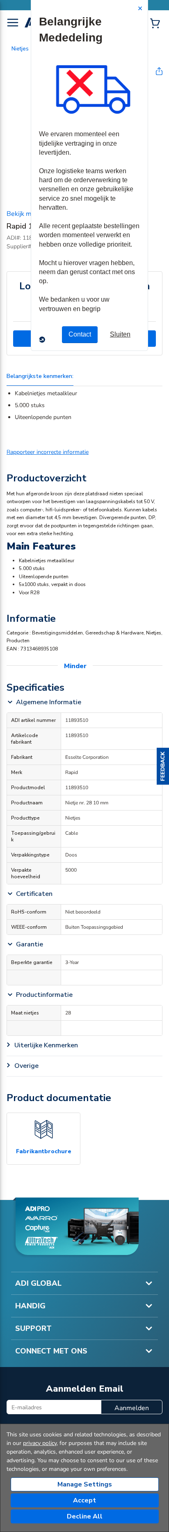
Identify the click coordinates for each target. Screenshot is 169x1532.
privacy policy (40, 1443)
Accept (84, 1500)
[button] (163, 766)
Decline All (85, 1516)
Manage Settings (84, 1484)
